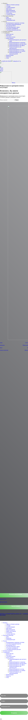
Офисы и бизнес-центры (12, 4)
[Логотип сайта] (1, 70)
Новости (8, 56)
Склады (8, 6)
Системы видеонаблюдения (13, 24)
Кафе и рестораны (11, 11)
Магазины (9, 9)
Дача (7, 17)
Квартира (8, 18)
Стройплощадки (10, 7)
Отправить (14, 713)
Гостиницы (9, 13)
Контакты (8, 35)
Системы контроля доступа (13, 30)
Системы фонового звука (13, 27)
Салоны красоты (10, 14)
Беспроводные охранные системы (15, 23)
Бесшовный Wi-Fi (11, 25)
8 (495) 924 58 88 (6, 61)
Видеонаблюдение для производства (15, 47)
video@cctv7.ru (17, 61)
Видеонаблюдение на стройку (17, 51)
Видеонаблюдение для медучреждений (15, 53)
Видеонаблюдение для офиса (17, 45)
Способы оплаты (10, 37)
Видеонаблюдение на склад (16, 49)
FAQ (7, 58)
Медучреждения (10, 10)
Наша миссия (9, 34)
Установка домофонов (12, 28)
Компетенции (10, 55)
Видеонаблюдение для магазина (17, 44)
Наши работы (9, 38)
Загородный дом (10, 20)
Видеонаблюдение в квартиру (17, 42)
